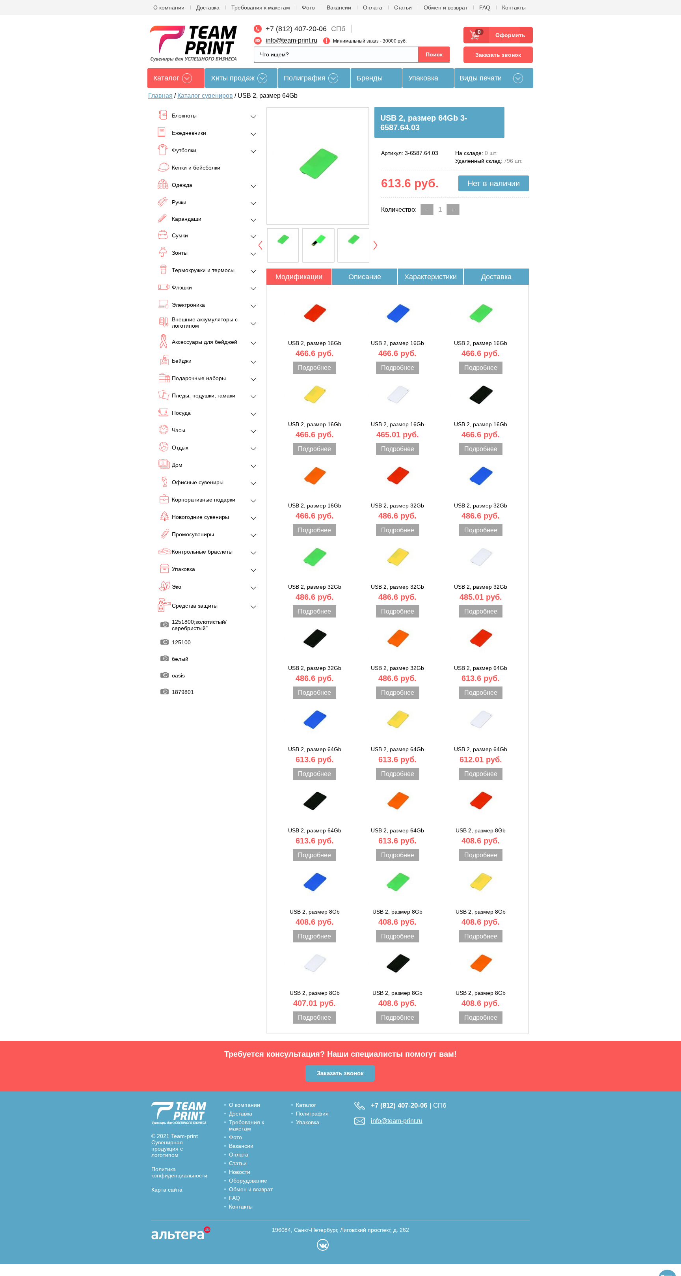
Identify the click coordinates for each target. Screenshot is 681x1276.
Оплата (372, 7)
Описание (364, 277)
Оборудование (248, 1180)
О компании (168, 7)
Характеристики (430, 277)
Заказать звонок (498, 55)
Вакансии (339, 7)
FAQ (484, 7)
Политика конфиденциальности (179, 1172)
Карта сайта (166, 1189)
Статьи (403, 7)
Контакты (514, 7)
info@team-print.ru (291, 40)
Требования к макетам (260, 7)
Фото (308, 7)
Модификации (298, 277)
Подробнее (314, 367)
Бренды (370, 78)
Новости (239, 1172)
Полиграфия (305, 78)
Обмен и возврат (445, 7)
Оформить (507, 35)
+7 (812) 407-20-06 (296, 29)
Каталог (306, 1105)
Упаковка (423, 78)
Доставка (208, 7)
